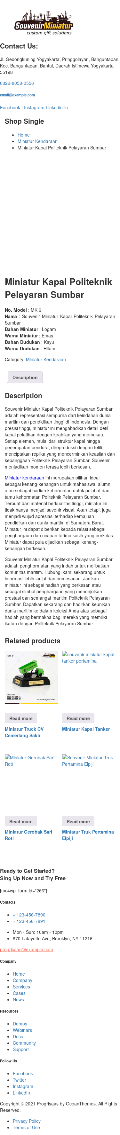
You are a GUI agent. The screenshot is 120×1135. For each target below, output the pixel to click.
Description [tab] (25, 377)
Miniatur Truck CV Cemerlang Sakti (24, 732)
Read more (21, 718)
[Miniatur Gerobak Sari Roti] (31, 781)
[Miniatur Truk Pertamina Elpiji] (88, 781)
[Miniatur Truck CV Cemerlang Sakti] (31, 677)
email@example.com (17, 95)
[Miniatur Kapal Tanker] (88, 677)
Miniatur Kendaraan (38, 141)
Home (24, 134)
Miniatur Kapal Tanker (86, 729)
